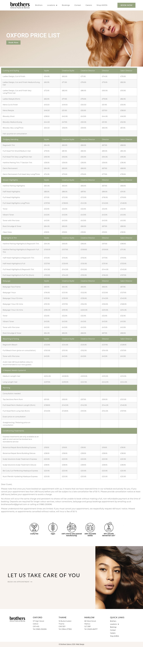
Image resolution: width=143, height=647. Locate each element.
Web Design (80, 644)
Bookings (66, 5)
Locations (51, 5)
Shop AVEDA (102, 5)
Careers (89, 5)
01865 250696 (45, 504)
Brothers (38, 5)
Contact (77, 5)
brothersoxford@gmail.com (14, 504)
